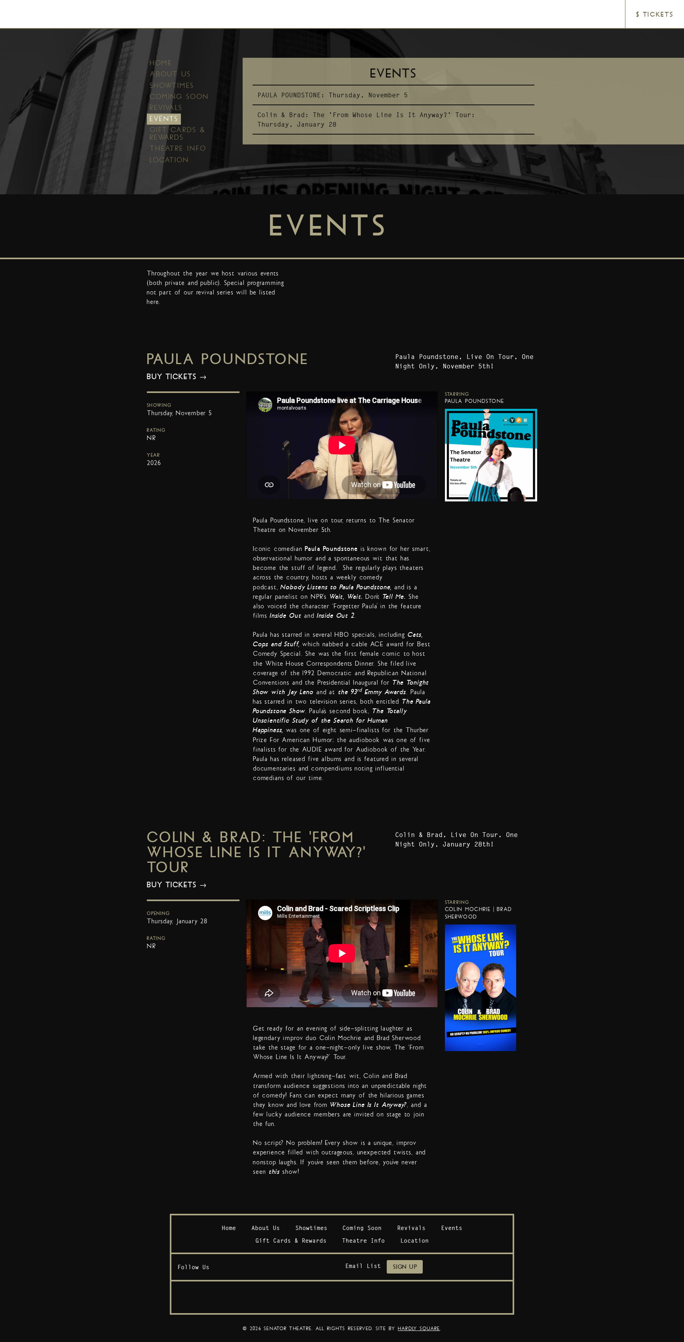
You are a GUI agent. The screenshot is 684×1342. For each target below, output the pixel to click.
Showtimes (172, 85)
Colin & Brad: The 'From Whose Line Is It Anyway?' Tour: (366, 114)
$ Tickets (654, 14)
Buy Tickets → (177, 377)
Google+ (284, 1267)
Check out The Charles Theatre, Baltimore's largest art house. (342, 1297)
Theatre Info (178, 148)
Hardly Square (419, 1328)
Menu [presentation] (26, 14)
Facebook (223, 1267)
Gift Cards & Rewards (178, 133)
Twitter (243, 1267)
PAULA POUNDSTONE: (291, 95)
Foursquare (264, 1267)
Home (161, 63)
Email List (363, 1266)
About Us (170, 74)
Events (164, 118)
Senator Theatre (331, 6)
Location (169, 160)
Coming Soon (179, 96)
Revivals (166, 107)
